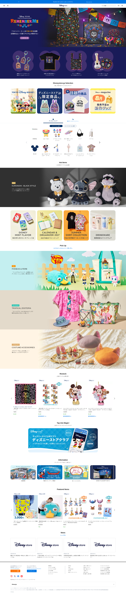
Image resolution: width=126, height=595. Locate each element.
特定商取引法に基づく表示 (105, 570)
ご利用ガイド (85, 570)
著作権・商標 (34, 589)
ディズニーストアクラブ (104, 565)
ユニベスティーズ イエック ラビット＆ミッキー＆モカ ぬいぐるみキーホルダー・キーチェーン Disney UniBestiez (75, 409)
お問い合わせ (85, 572)
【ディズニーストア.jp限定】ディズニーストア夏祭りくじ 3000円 (25, 522)
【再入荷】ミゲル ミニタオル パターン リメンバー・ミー (24, 409)
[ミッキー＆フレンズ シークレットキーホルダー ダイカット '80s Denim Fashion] (75, 507)
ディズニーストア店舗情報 (105, 567)
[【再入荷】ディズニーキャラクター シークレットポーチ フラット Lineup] (50, 394)
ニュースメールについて (14, 568)
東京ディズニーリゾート (72, 572)
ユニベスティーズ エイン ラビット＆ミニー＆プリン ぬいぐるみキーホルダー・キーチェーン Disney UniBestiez (100, 409)
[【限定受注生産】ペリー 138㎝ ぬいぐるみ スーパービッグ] (50, 507)
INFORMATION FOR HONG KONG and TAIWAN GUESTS (70, 589)
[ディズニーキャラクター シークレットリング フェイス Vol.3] (100, 507)
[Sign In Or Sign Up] (8, 6)
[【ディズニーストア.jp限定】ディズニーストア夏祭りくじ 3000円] (25, 507)
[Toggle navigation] (4, 5)
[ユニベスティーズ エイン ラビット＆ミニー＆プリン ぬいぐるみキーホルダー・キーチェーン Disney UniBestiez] (100, 394)
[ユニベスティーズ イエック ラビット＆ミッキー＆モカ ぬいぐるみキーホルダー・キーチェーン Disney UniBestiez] (75, 394)
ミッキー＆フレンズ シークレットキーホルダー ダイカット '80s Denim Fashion (75, 522)
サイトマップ (50, 573)
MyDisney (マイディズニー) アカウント (18, 579)
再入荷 (69, 570)
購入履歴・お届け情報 (87, 573)
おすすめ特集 (50, 570)
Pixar (69, 567)
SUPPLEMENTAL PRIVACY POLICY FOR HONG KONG (91, 589)
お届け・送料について (87, 565)
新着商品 (49, 565)
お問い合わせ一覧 (32, 588)
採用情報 (58, 589)
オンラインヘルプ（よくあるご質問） (22, 588)
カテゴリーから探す (51, 567)
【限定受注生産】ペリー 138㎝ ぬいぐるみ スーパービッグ (50, 522)
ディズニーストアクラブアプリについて (34, 568)
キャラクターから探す (70, 126)
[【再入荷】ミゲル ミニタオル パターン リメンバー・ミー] (25, 394)
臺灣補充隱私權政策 (104, 589)
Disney (69, 565)
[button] (19, 2)
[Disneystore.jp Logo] (63, 5)
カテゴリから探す (56, 126)
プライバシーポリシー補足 (23, 589)
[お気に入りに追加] (37, 380)
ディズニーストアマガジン (53, 572)
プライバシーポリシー (14, 589)
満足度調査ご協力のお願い (105, 573)
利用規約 (30, 589)
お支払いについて (86, 567)
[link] (11, 398)
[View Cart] (122, 5)
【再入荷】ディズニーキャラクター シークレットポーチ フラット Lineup (50, 409)
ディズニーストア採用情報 (105, 572)
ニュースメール (32, 579)
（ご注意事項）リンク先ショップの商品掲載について (46, 589)
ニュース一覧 (12, 588)
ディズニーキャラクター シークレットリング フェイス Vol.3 (100, 522)
